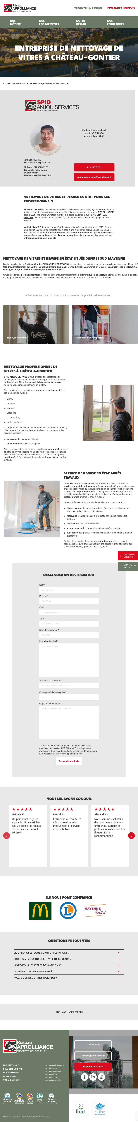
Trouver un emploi (88, 8)
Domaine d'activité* (48, 641)
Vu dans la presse (11, 1080)
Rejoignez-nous (11, 1065)
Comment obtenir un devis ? (33, 971)
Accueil (6, 83)
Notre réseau (81, 22)
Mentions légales (11, 1116)
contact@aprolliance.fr (93, 1056)
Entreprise (16, 83)
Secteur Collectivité (52, 1074)
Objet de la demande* (49, 704)
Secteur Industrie (51, 1077)
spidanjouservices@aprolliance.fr (94, 177)
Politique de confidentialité (35, 1116)
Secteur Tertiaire (51, 1068)
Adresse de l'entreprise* (50, 680)
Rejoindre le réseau (93, 1066)
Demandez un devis (121, 8)
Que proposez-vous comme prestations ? (41, 952)
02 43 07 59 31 (94, 167)
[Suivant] (131, 835)
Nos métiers (15, 22)
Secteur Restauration (53, 1071)
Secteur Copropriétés (53, 1080)
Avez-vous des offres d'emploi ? (35, 977)
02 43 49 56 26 (93, 1044)
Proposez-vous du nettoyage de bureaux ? (42, 959)
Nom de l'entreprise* (49, 630)
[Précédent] (6, 835)
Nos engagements (49, 22)
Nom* (42, 585)
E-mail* (42, 607)
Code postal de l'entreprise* (52, 692)
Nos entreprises (115, 22)
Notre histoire (10, 1076)
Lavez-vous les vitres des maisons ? (38, 965)
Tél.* (41, 619)
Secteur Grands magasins (54, 1065)
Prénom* (43, 596)
